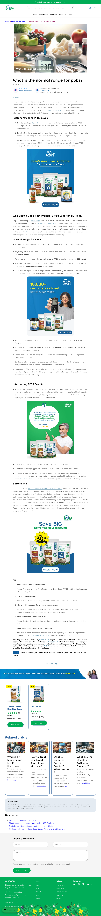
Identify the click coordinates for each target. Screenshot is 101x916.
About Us (62, 14)
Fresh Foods (43, 14)
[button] (95, 8)
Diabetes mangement (19, 21)
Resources (53, 14)
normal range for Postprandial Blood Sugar (45, 489)
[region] (50, 2)
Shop (35, 14)
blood (22, 652)
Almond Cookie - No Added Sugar (14, 708)
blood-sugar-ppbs (64, 652)
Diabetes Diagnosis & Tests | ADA (22, 820)
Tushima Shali (44, 90)
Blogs (37, 895)
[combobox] (50, 8)
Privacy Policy (60, 885)
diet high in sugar (38, 123)
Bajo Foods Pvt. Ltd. (11, 902)
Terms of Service (61, 891)
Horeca (38, 898)
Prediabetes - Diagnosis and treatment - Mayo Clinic (31, 826)
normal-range (80, 652)
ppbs (16, 655)
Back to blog (52, 663)
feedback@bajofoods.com (14, 906)
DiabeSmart (44, 640)
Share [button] (17, 98)
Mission (58, 898)
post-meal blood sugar (40, 635)
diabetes (28, 232)
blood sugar (35, 221)
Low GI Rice (36, 707)
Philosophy (59, 895)
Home (7, 21)
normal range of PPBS (57, 110)
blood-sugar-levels (47, 652)
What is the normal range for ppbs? (42, 21)
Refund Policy (60, 888)
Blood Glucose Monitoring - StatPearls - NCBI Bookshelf (32, 823)
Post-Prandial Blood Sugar (47, 223)
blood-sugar (31, 652)
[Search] (73, 8)
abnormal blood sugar (28, 479)
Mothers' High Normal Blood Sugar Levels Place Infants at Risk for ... (37, 829)
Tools (70, 14)
